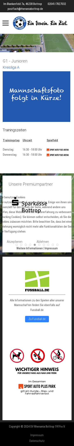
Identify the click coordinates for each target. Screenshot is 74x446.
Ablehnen (43, 242)
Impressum (51, 248)
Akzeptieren (14, 242)
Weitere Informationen (29, 248)
